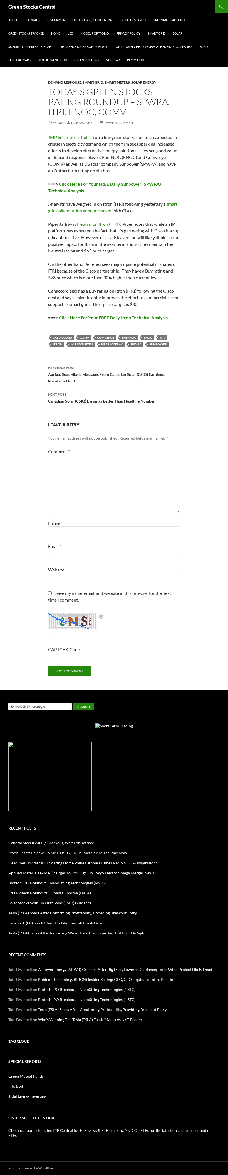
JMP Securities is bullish (71, 137)
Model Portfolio (94, 33)
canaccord (62, 337)
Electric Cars (19, 60)
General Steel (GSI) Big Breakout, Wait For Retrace (51, 842)
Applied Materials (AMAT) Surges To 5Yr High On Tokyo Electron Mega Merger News (81, 872)
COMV (84, 337)
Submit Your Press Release (29, 46)
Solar (177, 33)
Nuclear (113, 60)
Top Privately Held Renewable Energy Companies (153, 46)
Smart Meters (117, 82)
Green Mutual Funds (169, 20)
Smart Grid (156, 33)
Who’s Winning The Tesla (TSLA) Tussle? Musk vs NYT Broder (90, 1019)
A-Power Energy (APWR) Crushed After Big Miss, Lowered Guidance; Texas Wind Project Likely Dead (125, 969)
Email (54, 546)
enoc (148, 337)
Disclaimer (56, 20)
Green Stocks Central (32, 7)
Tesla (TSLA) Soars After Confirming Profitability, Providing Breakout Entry (72, 913)
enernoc (129, 337)
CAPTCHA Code (64, 649)
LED (70, 33)
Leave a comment (119, 123)
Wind (203, 46)
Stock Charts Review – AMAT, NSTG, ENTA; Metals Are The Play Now (67, 852)
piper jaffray (112, 344)
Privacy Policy (128, 33)
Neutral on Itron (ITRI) (98, 224)
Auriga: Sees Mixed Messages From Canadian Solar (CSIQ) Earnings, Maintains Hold (106, 374)
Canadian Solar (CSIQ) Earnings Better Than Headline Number (101, 397)
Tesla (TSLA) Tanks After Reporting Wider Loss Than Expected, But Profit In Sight (77, 933)
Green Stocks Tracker (26, 33)
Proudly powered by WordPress (31, 1168)
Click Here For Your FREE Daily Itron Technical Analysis (113, 317)
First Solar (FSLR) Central (92, 20)
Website (56, 569)
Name (55, 523)
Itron (57, 344)
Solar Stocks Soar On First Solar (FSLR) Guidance (49, 903)
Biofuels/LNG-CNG (52, 60)
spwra (136, 344)
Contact (33, 20)
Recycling (135, 60)
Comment (59, 451)
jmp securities (81, 344)
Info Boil (15, 1086)
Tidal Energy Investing (27, 1096)
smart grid (93, 82)
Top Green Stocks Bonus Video (82, 46)
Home (55, 33)
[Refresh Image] (101, 616)
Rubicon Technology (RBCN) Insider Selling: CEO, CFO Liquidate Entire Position (106, 979)
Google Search (133, 20)
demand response (64, 82)
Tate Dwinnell (83, 123)
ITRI (162, 337)
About (13, 20)
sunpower (158, 344)
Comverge (105, 337)
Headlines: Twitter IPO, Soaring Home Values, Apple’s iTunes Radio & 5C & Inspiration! (82, 862)
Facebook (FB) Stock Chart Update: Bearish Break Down (56, 923)
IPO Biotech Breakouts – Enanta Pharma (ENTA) (49, 893)
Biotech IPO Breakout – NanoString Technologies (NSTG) (57, 882)
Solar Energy (143, 82)
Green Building (86, 60)
